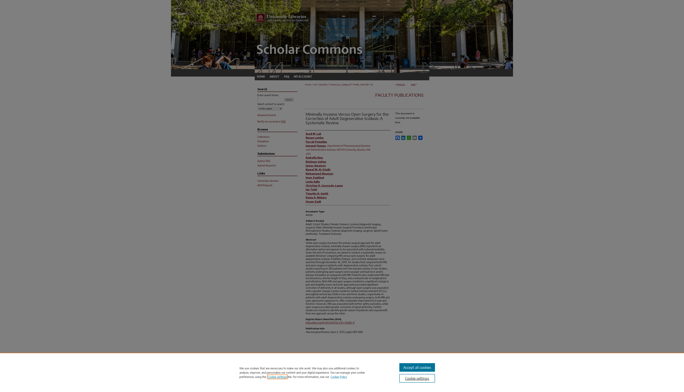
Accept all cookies (417, 367)
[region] (342, 372)
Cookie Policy (339, 377)
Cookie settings (277, 377)
